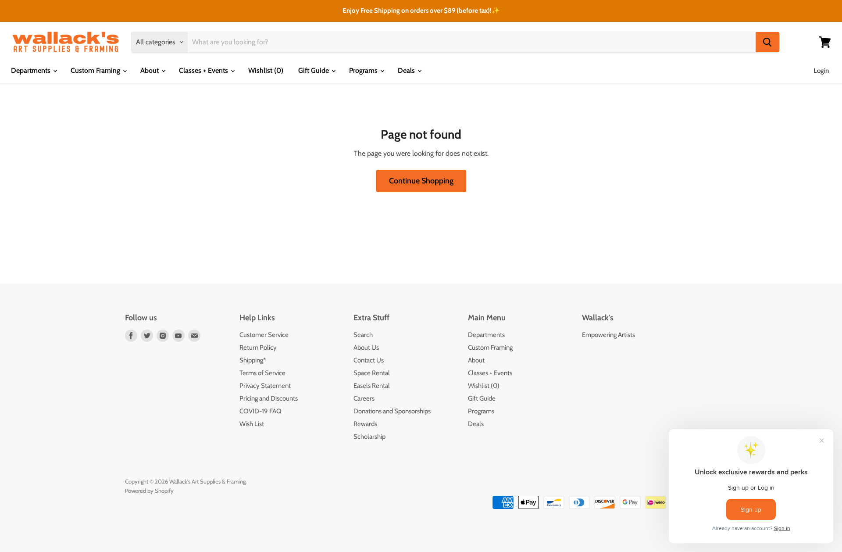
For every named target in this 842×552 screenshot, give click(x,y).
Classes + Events (204, 70)
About (150, 70)
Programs (364, 70)
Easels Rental (371, 386)
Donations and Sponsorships (392, 411)
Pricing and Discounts (268, 398)
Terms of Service (262, 373)
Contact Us (368, 360)
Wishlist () (265, 70)
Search (363, 335)
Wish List (251, 424)
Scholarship (369, 437)
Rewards (365, 424)
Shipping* (252, 360)
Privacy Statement (265, 386)
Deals (407, 70)
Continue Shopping (421, 181)
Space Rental (371, 373)
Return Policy (258, 347)
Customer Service (264, 335)
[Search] (767, 42)
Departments (31, 70)
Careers (364, 398)
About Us (366, 347)
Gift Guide (314, 70)
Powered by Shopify (149, 490)
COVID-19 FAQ (260, 411)
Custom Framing (96, 70)
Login (821, 71)
